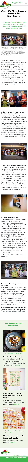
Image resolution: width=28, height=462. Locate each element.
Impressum (20, 457)
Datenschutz (25, 457)
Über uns (7, 457)
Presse (11, 457)
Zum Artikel (17, 365)
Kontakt (15, 457)
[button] (3, 203)
